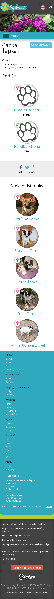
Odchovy (10, 369)
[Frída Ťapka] (27, 299)
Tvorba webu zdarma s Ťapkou (27, 567)
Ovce (8, 456)
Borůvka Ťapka (27, 218)
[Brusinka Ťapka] (27, 236)
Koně (8, 450)
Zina (8, 446)
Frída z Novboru (27, 109)
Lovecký (9, 423)
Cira (7, 439)
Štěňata (9, 359)
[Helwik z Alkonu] (27, 132)
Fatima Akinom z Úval (27, 345)
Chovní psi (21, 540)
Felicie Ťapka (27, 282)
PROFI (49, 506)
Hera (8, 443)
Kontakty (10, 469)
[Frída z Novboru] (27, 95)
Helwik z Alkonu (27, 146)
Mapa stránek (12, 475)
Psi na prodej (8, 540)
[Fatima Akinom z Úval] (27, 331)
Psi (7, 366)
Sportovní (10, 426)
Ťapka (5, 524)
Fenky (8, 362)
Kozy (8, 453)
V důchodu (11, 410)
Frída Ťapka (27, 313)
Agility (8, 430)
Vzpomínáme (12, 414)
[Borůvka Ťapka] (27, 204)
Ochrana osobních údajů (36, 592)
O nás (8, 466)
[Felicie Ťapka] (27, 267)
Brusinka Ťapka (27, 250)
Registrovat (7, 528)
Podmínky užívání (15, 592)
